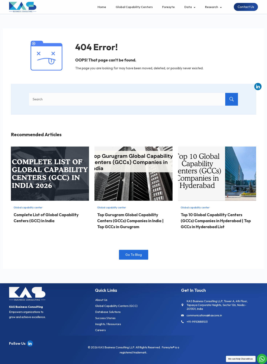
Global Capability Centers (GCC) (116, 306)
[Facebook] (30, 343)
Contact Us (246, 7)
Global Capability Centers (134, 7)
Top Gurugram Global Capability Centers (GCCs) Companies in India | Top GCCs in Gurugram (130, 220)
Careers (100, 330)
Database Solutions (108, 312)
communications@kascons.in (204, 315)
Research (211, 7)
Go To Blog (133, 255)
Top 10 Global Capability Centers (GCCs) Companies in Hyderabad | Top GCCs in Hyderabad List (216, 220)
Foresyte (168, 7)
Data (188, 7)
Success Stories (105, 318)
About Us (101, 300)
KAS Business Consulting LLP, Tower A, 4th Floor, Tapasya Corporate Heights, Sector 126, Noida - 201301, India (217, 305)
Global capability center (28, 207)
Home (102, 7)
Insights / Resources (108, 324)
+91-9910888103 (197, 321)
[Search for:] (133, 99)
